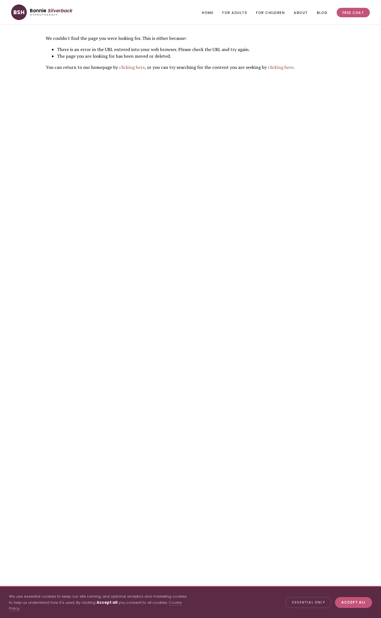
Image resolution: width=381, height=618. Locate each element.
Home (207, 12)
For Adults (234, 12)
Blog (322, 12)
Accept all (353, 602)
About (301, 12)
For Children (270, 12)
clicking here (132, 67)
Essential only (308, 602)
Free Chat (353, 12)
